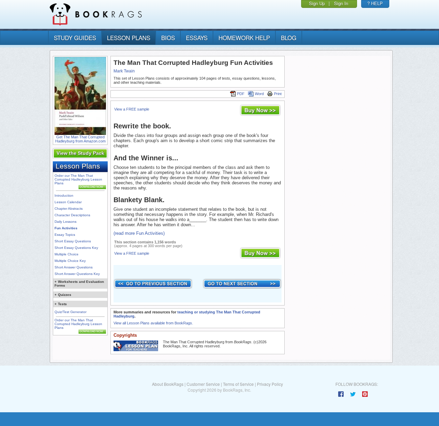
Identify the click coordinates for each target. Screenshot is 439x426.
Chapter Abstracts (69, 208)
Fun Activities (66, 228)
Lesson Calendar (68, 202)
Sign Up (317, 3)
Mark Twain (124, 71)
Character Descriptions (72, 215)
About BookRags (167, 384)
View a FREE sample (131, 109)
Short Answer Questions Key (77, 274)
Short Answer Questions (74, 267)
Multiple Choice (67, 254)
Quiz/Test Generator (70, 312)
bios (168, 37)
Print (278, 94)
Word (259, 94)
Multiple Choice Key (70, 261)
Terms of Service (238, 384)
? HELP (375, 3)
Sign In (341, 3)
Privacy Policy (270, 384)
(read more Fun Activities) (139, 233)
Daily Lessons (65, 221)
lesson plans (128, 37)
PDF (241, 94)
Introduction (64, 195)
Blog (288, 37)
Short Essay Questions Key (76, 248)
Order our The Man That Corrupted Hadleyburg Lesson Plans (78, 179)
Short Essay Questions (73, 241)
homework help (244, 37)
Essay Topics (65, 235)
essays (196, 37)
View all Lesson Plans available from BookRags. (153, 323)
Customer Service (203, 384)
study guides (75, 37)
